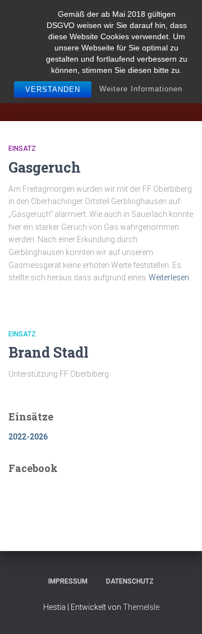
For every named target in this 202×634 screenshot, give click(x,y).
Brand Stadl (48, 352)
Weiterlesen (169, 277)
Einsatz (22, 148)
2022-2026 (28, 436)
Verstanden (52, 89)
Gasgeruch (44, 167)
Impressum (68, 581)
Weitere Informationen (140, 89)
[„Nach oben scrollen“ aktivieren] (180, 612)
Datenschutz (130, 581)
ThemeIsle (141, 607)
